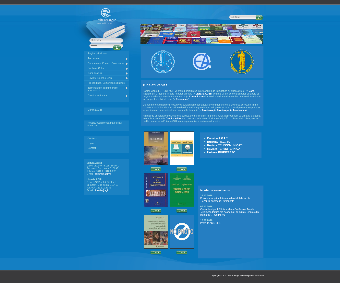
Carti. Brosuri (95, 73)
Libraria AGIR (95, 109)
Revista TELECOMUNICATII (225, 145)
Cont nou (92, 138)
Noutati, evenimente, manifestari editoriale (105, 124)
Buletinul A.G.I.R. (218, 141)
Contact (92, 148)
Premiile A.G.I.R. (217, 138)
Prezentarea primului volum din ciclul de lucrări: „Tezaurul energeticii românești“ (225, 199)
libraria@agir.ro (103, 190)
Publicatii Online (96, 68)
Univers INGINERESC (221, 152)
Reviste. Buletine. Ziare (100, 78)
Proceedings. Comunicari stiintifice (106, 83)
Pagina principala (97, 53)
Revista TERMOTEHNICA (223, 148)
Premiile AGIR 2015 (210, 223)
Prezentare (94, 58)
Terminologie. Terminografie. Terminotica (103, 89)
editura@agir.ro (103, 174)
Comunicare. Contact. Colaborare (106, 63)
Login (91, 143)
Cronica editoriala (97, 95)
